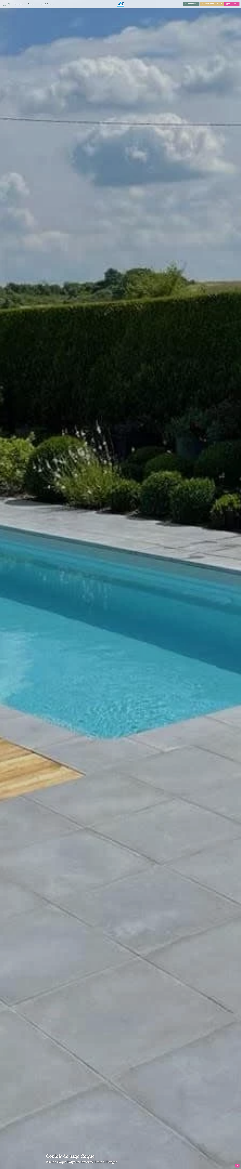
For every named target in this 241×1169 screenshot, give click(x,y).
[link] (212, 4)
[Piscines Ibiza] (120, 4)
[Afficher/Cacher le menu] (4, 4)
